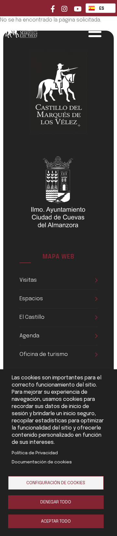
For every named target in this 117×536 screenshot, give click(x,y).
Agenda (29, 336)
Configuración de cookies (55, 483)
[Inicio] (30, 30)
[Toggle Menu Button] (95, 32)
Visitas (28, 280)
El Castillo (32, 317)
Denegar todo (55, 502)
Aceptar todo (56, 521)
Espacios (31, 299)
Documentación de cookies (42, 462)
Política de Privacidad (35, 453)
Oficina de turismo (44, 354)
